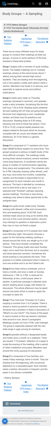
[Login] (46, 4)
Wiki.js (36, 424)
